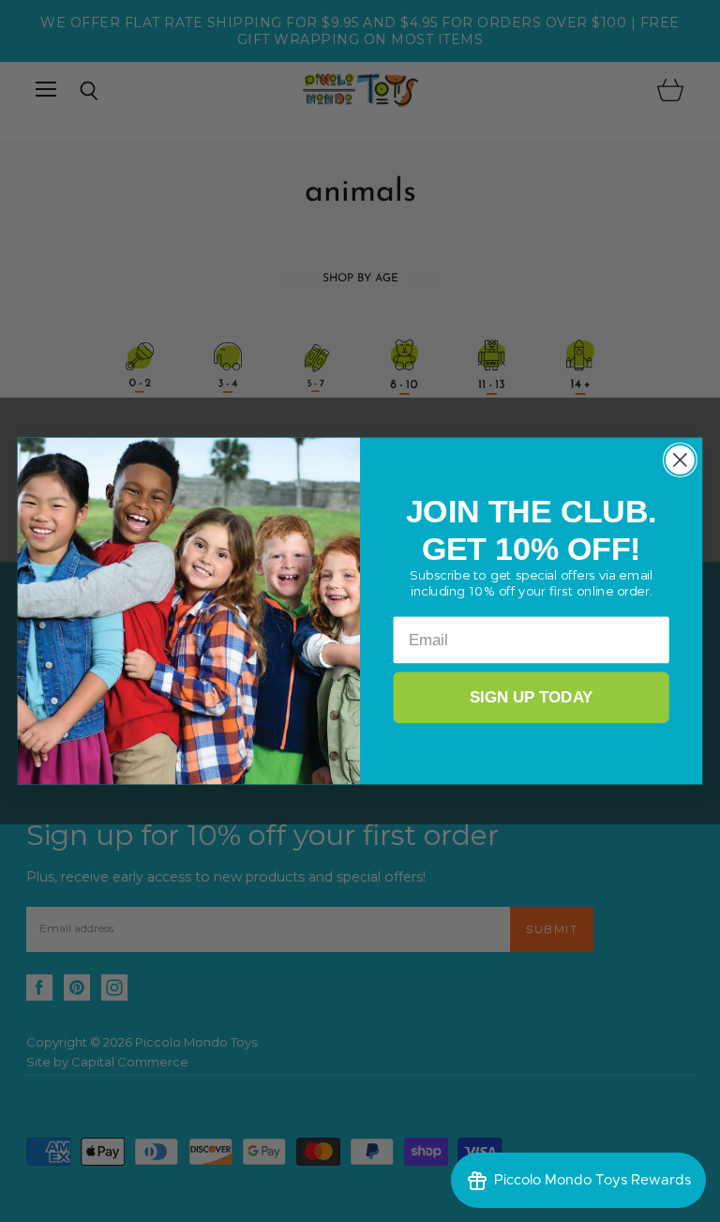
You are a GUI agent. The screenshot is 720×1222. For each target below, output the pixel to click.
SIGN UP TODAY (531, 697)
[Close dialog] (680, 460)
